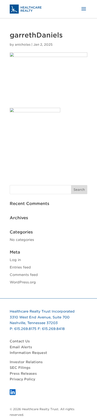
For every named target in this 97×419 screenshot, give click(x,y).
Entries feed (20, 267)
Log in (15, 260)
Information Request (28, 353)
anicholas (22, 44)
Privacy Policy (22, 379)
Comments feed (24, 275)
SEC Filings (20, 368)
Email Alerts (21, 347)
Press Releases (23, 374)
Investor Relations (26, 362)
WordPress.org (23, 282)
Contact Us (20, 341)
